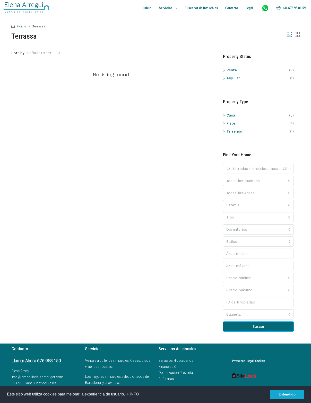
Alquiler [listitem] (233, 78)
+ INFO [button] (133, 394)
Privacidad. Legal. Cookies (248, 361)
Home (21, 26)
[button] (289, 35)
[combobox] (43, 53)
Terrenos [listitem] (234, 131)
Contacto (231, 8)
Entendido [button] (287, 394)
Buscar (258, 326)
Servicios (166, 8)
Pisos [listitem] (231, 123)
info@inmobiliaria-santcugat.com (37, 377)
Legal (249, 8)
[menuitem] (291, 8)
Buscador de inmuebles (201, 8)
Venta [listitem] (231, 70)
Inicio (147, 8)
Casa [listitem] (230, 115)
